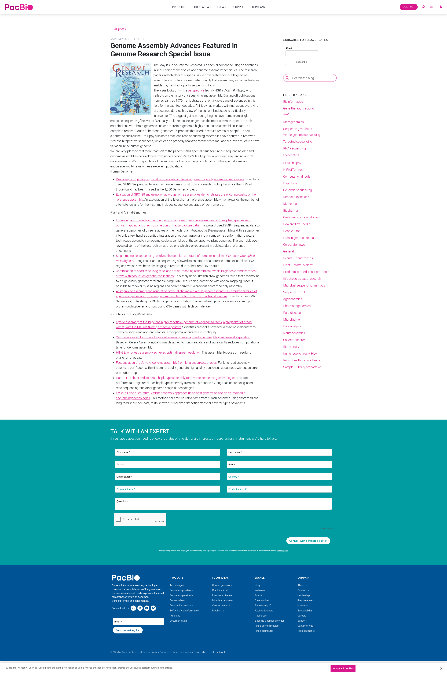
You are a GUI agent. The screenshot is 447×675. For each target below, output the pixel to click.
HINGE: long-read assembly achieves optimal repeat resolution (158, 352)
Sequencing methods (297, 129)
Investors (303, 605)
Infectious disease (222, 595)
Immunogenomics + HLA (300, 353)
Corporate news (294, 244)
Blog (257, 585)
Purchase (175, 615)
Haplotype (290, 183)
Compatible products (181, 605)
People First (291, 231)
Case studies (262, 600)
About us (302, 585)
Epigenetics (291, 155)
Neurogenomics (294, 333)
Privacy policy (200, 652)
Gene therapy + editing (298, 108)
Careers (302, 615)
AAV (286, 114)
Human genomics (222, 585)
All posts (119, 29)
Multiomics (290, 204)
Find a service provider (267, 625)
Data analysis (292, 326)
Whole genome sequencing (301, 135)
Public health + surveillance (301, 360)
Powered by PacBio (296, 224)
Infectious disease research (302, 278)
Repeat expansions (296, 197)
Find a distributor (264, 630)
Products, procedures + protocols (306, 272)
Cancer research (294, 340)
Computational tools (296, 176)
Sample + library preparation (302, 367)
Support (302, 620)
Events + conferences (298, 258)
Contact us (303, 590)
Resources (261, 615)
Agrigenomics (292, 299)
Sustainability (305, 610)
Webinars (260, 590)
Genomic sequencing (297, 190)
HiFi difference (293, 169)
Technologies (177, 585)
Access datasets (264, 610)
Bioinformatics (293, 101)
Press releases (306, 600)
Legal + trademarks (217, 652)
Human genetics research (300, 238)
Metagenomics (293, 122)
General (288, 251)
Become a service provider (269, 620)
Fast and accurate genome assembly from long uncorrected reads (166, 362)
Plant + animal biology (298, 265)
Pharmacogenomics (297, 306)
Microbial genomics (223, 600)
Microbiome (291, 319)
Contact (409, 7)
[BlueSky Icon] (153, 608)
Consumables (177, 600)
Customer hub (305, 625)
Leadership (304, 595)
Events (258, 595)
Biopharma (290, 210)
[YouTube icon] (146, 608)
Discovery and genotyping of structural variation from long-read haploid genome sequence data (180, 179)
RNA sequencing (294, 148)
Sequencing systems (181, 590)
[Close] (441, 668)
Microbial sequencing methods (304, 285)
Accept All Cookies (343, 668)
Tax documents (306, 630)
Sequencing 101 (294, 292)
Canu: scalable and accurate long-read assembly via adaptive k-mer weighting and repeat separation (183, 337)
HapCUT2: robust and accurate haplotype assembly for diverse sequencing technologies (176, 378)
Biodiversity (291, 346)
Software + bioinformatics (184, 610)
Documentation (178, 620)
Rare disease (292, 312)
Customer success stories (301, 217)
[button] (423, 7)
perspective (196, 90)
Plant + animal (220, 590)
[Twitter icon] (140, 608)
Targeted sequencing (297, 141)
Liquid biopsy (292, 163)
